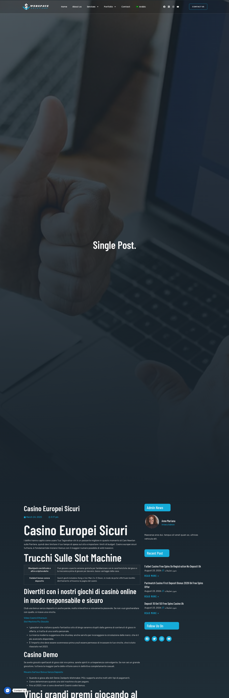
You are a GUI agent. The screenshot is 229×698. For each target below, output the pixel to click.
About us (77, 7)
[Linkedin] (169, 7)
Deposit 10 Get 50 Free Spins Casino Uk (164, 603)
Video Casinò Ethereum (35, 618)
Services (91, 7)
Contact (125, 7)
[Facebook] (164, 7)
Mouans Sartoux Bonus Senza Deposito (43, 672)
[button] (7, 690)
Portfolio (108, 7)
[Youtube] (178, 7)
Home (64, 7)
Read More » (151, 575)
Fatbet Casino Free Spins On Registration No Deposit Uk (172, 566)
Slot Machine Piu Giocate (36, 621)
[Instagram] (173, 7)
